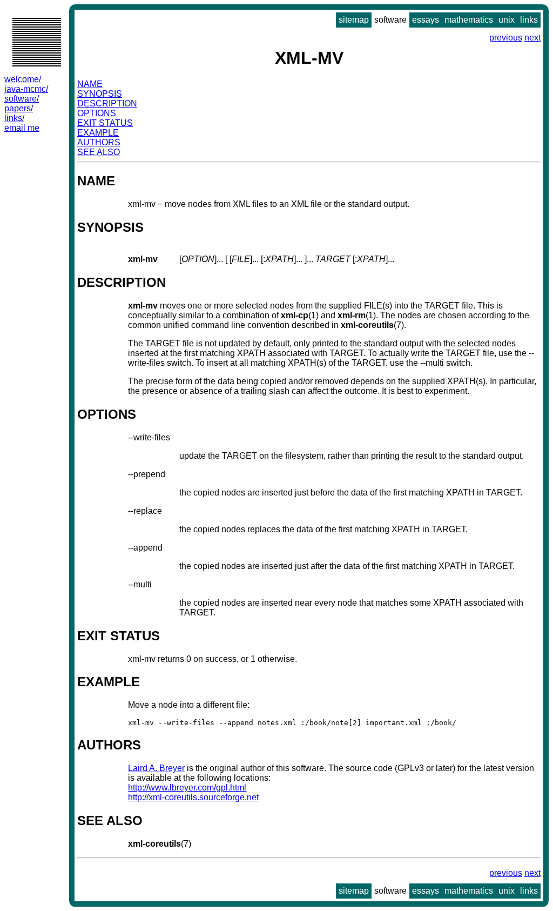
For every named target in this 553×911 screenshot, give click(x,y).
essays (425, 19)
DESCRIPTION (107, 103)
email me (21, 127)
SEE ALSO (98, 152)
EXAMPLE (98, 132)
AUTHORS (98, 142)
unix (506, 19)
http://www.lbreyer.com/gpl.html (187, 787)
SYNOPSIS (99, 93)
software (390, 19)
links (529, 19)
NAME (90, 84)
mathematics (468, 19)
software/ (21, 98)
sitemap (354, 19)
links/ (14, 118)
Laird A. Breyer (156, 768)
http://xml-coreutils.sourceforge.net (193, 797)
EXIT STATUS (105, 123)
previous (505, 37)
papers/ (18, 108)
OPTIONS (96, 113)
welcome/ (22, 79)
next (532, 37)
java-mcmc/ (26, 88)
